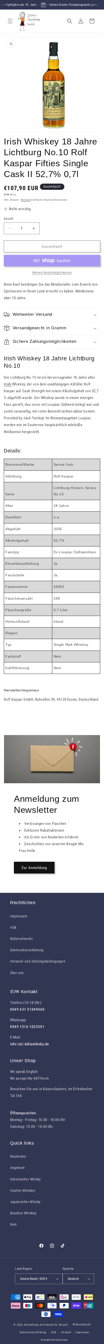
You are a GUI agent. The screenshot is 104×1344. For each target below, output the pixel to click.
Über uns (17, 973)
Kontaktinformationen (54, 1339)
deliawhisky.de (33, 1324)
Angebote (17, 1168)
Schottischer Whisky (25, 1179)
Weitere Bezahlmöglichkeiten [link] (52, 272)
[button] (10, 21)
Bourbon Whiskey (23, 1213)
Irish (8, 384)
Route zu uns (20, 1102)
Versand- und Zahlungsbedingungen (37, 961)
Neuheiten (18, 1156)
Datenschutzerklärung (27, 950)
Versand (26, 199)
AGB (13, 927)
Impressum (18, 916)
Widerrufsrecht (21, 939)
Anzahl (8, 218)
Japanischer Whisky (25, 1202)
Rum (13, 1224)
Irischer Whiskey (22, 1191)
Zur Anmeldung (34, 867)
